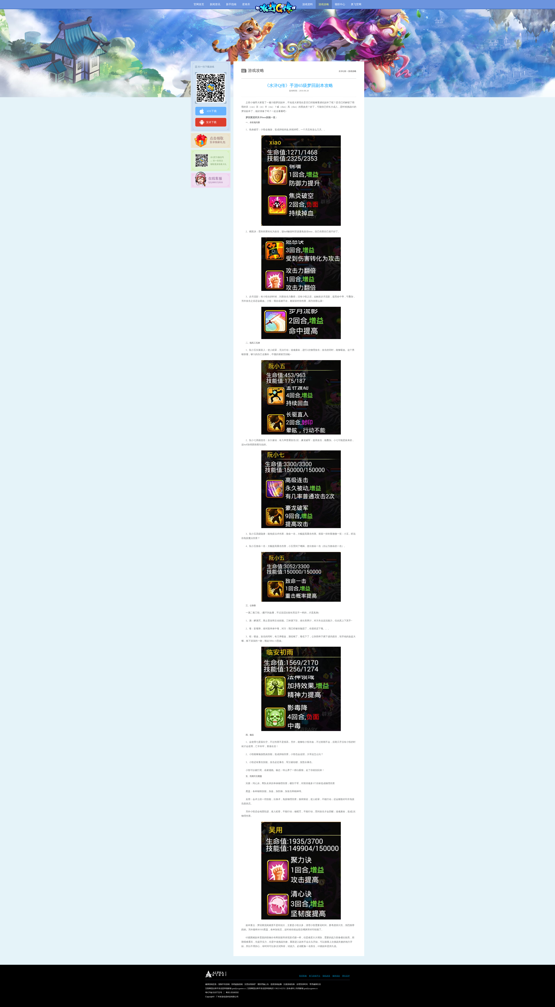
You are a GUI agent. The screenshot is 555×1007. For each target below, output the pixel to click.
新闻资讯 (215, 4)
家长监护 (346, 976)
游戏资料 (307, 4)
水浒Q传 (342, 71)
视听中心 (340, 4)
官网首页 (199, 4)
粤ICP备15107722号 (213, 992)
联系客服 (303, 976)
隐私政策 (326, 976)
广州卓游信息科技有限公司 (227, 997)
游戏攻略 (324, 4)
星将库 (246, 4)
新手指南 (231, 4)
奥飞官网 (356, 4)
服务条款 (336, 976)
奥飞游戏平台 (314, 976)
